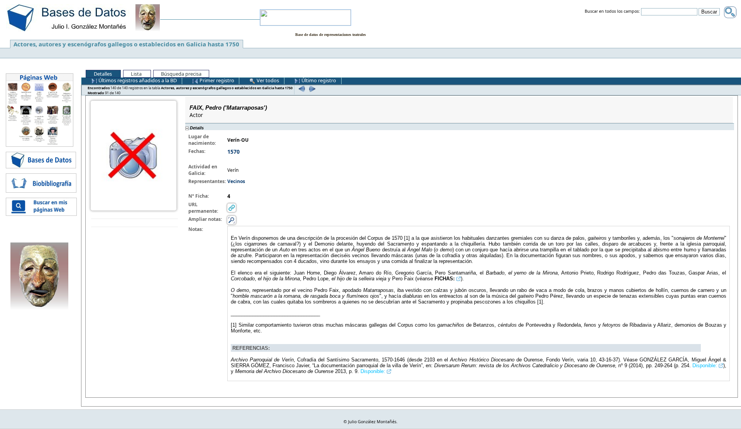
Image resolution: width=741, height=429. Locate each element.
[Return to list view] (134, 223)
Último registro (318, 80)
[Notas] (231, 220)
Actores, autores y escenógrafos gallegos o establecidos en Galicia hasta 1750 (126, 44)
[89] (301, 88)
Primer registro (216, 80)
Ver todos (267, 80)
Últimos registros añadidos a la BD (137, 80)
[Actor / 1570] (133, 155)
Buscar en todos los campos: (612, 11)
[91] (311, 88)
